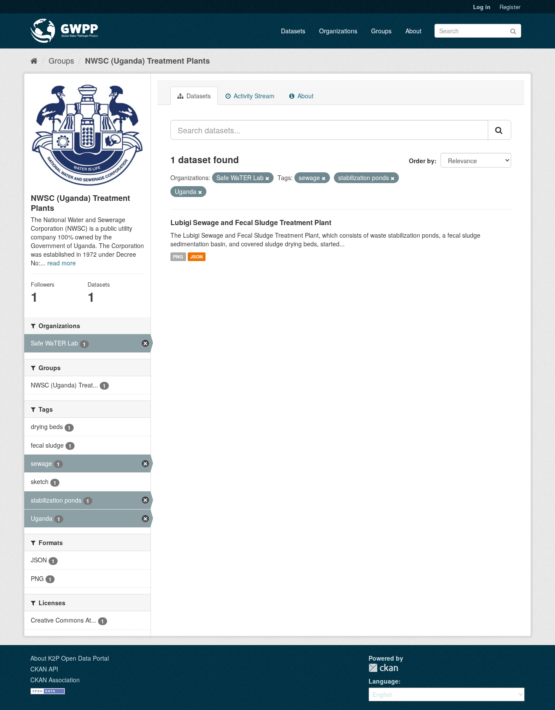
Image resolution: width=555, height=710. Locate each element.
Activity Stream (253, 95)
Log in (481, 7)
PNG (178, 256)
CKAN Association (55, 679)
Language (383, 681)
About (413, 30)
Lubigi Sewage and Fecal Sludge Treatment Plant (250, 222)
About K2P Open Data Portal (69, 658)
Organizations (338, 30)
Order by (421, 160)
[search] (499, 130)
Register (510, 7)
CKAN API (44, 669)
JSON (196, 256)
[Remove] (267, 177)
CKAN (383, 667)
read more (61, 262)
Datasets (293, 30)
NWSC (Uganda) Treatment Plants (147, 60)
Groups (381, 30)
